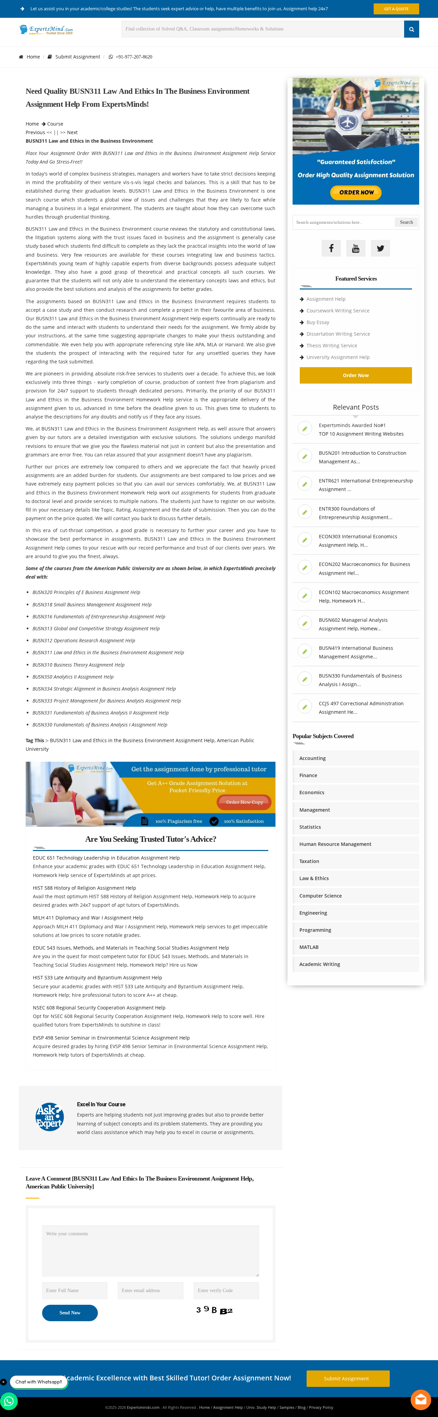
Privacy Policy (321, 1407)
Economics (311, 792)
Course (55, 123)
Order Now (356, 375)
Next (72, 132)
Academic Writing (319, 964)
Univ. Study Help (261, 1407)
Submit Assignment (77, 56)
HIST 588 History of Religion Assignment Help (84, 888)
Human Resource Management (335, 844)
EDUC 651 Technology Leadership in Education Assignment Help (106, 857)
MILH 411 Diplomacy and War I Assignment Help (88, 917)
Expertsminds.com (143, 1407)
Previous (35, 132)
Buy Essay (318, 322)
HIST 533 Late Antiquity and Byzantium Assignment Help (97, 977)
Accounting (312, 758)
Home (33, 56)
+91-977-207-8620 (132, 56)
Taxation (309, 861)
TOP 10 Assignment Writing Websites (361, 433)
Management (314, 810)
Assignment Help (326, 299)
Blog (302, 1407)
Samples (287, 1407)
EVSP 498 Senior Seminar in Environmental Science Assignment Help (111, 1037)
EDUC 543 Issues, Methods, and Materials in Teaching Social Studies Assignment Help (131, 947)
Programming (315, 930)
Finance (308, 775)
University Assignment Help (338, 357)
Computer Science (320, 895)
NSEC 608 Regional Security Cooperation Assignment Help (99, 1007)
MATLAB (309, 947)
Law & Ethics (314, 878)
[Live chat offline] (421, 1400)
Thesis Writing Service (332, 345)
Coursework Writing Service (338, 310)
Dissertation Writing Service (338, 334)
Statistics (310, 827)
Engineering (313, 913)
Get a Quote (396, 8)
